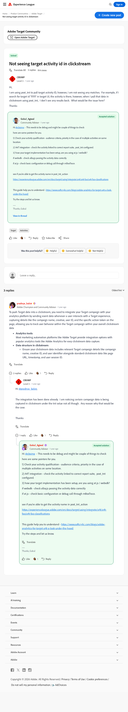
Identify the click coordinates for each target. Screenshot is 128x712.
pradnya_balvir (24, 303)
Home (5, 13)
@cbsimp (20, 127)
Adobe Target (37, 13)
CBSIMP (21, 77)
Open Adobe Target (24, 37)
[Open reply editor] (64, 275)
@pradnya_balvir (28, 388)
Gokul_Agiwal (27, 118)
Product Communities (19, 13)
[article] (63, 339)
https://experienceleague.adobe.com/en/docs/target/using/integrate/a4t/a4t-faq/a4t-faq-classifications (60, 179)
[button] (109, 15)
